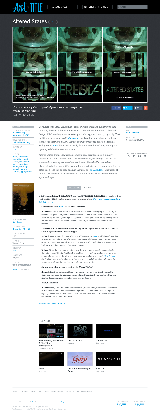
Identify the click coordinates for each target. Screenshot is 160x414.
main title (16, 164)
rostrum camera (19, 170)
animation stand (20, 159)
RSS (144, 156)
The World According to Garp (79, 370)
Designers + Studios (96, 6)
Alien (41, 368)
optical (15, 168)
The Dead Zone (75, 340)
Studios (70, 391)
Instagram (139, 156)
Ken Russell (17, 221)
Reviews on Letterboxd (21, 265)
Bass (95, 237)
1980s (15, 156)
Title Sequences (58, 6)
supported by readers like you (55, 402)
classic (15, 161)
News (25, 391)
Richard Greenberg (21, 142)
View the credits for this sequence (52, 303)
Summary (74, 187)
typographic (26, 171)
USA (14, 250)
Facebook (134, 156)
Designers (57, 391)
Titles (33, 391)
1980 (53, 21)
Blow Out (100, 368)
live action (24, 161)
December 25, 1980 (21, 229)
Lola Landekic (132, 132)
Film (14, 149)
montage (23, 166)
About (15, 391)
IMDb (14, 269)
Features (44, 391)
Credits (87, 187)
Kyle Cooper (109, 256)
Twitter (129, 156)
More (146, 108)
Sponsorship (84, 391)
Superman (73, 138)
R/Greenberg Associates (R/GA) (20, 134)
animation (23, 156)
